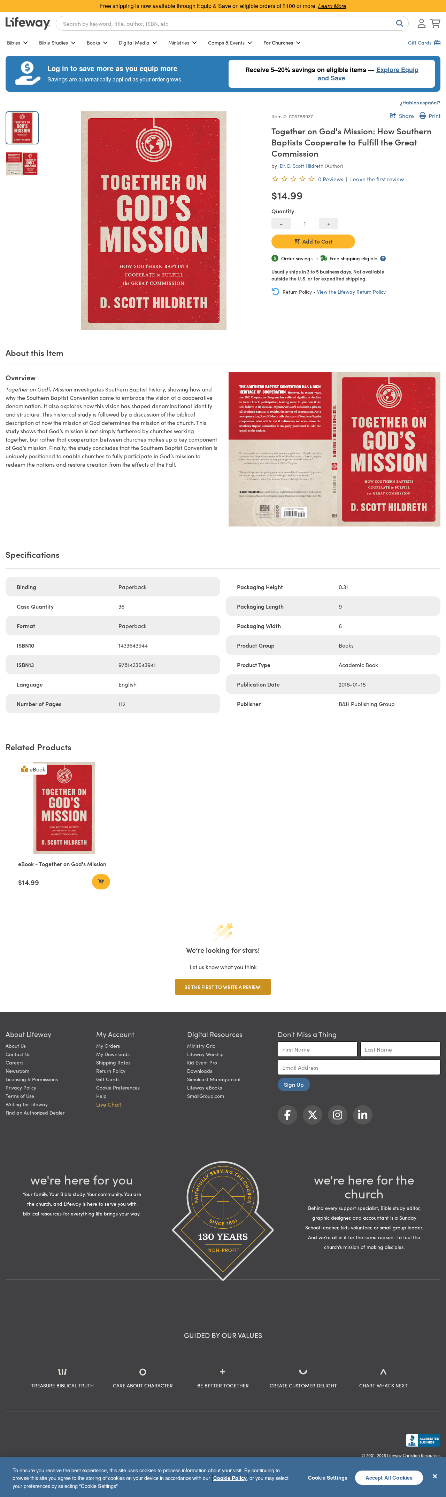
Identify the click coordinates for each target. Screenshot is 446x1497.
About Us (16, 1045)
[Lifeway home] (28, 23)
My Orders (108, 1045)
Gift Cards (108, 1079)
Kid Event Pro (202, 1062)
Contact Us (18, 1054)
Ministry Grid (201, 1045)
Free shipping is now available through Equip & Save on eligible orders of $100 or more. (223, 6)
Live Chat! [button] (108, 1104)
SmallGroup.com (205, 1095)
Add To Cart (317, 241)
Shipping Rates (113, 1062)
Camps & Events (226, 42)
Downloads (199, 1070)
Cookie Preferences (118, 1087)
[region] (223, 1477)
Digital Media (134, 42)
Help (101, 1095)
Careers (14, 1062)
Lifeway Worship (205, 1054)
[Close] (435, 1476)
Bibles (13, 42)
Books (93, 42)
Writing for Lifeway (27, 1104)
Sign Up (294, 1084)
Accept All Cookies (389, 1477)
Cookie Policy (230, 1477)
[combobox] (232, 23)
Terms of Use (20, 1095)
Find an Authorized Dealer (35, 1112)
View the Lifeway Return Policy (351, 291)
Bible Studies (53, 42)
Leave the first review (377, 179)
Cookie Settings (327, 1477)
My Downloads (113, 1054)
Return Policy (110, 1070)
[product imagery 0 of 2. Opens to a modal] (153, 220)
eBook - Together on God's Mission (62, 864)
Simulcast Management (214, 1079)
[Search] (398, 23)
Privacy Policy (21, 1087)
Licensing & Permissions (32, 1079)
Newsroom (17, 1070)
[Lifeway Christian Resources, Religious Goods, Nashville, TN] (423, 1440)
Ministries (178, 42)
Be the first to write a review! (223, 986)
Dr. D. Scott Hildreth (301, 165)
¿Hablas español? (420, 102)
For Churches (278, 42)
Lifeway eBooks (204, 1087)
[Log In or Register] (421, 23)
